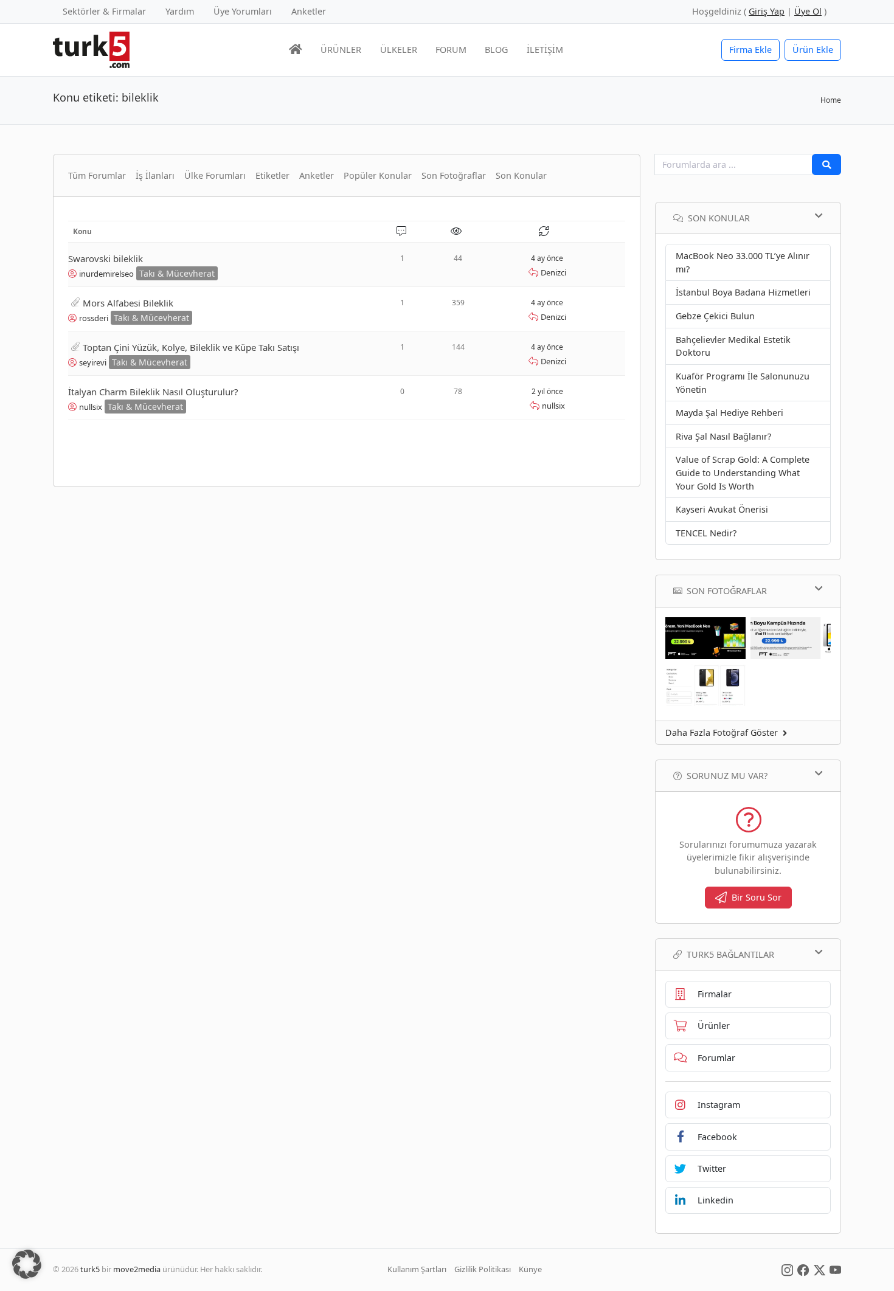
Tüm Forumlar (97, 175)
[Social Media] (787, 1269)
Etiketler (272, 175)
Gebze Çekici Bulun (715, 316)
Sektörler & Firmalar (104, 11)
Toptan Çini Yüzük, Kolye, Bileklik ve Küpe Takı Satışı (191, 347)
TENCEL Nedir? (706, 533)
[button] (27, 1264)
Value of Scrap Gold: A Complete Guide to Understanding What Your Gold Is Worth (742, 472)
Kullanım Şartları (416, 1269)
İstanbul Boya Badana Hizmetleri (743, 292)
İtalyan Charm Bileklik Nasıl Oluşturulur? (153, 392)
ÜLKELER (398, 49)
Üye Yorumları (242, 11)
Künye (530, 1269)
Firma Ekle (750, 49)
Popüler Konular (378, 175)
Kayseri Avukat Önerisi (722, 509)
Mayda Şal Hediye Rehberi (729, 412)
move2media (137, 1269)
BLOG (496, 49)
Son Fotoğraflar (453, 175)
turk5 (90, 1269)
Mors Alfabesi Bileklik (128, 303)
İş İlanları (155, 175)
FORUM (450, 49)
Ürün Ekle (812, 49)
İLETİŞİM (545, 49)
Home (830, 100)
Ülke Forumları (215, 175)
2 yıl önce (547, 391)
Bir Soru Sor (756, 897)
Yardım (179, 11)
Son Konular (521, 175)
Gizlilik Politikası (482, 1269)
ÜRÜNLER (341, 49)
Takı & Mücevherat (177, 273)
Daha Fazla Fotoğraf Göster (721, 732)
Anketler (308, 11)
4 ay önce (547, 258)
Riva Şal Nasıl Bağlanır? (723, 436)
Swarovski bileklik (105, 258)
